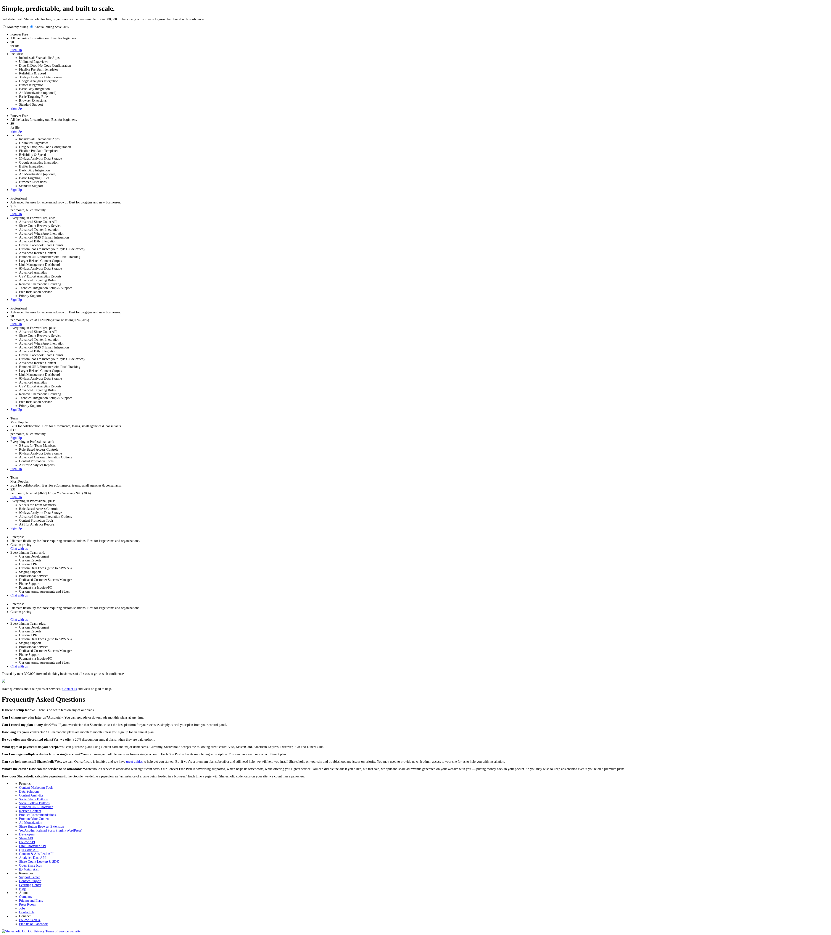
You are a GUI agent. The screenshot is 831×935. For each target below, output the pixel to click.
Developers (27, 834)
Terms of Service (57, 931)
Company (25, 896)
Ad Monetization (30, 822)
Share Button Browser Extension (41, 826)
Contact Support (30, 881)
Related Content (30, 811)
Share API (26, 838)
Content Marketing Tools (36, 787)
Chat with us (19, 548)
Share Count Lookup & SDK (39, 861)
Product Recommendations (37, 815)
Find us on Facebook (33, 924)
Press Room (27, 904)
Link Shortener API (32, 846)
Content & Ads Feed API (36, 854)
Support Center (29, 877)
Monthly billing (17, 27)
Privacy (39, 931)
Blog (22, 889)
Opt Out (27, 931)
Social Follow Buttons (34, 803)
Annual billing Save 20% (51, 27)
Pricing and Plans (31, 900)
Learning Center (30, 885)
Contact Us (26, 912)
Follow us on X (29, 920)
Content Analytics (31, 795)
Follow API (27, 842)
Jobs (22, 908)
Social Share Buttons (33, 799)
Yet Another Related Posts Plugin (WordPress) (50, 830)
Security (75, 931)
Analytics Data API (32, 857)
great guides (134, 761)
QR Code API (29, 850)
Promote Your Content (34, 819)
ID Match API (29, 869)
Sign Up (16, 50)
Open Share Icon (30, 865)
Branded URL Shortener (36, 807)
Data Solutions (29, 791)
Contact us (69, 689)
